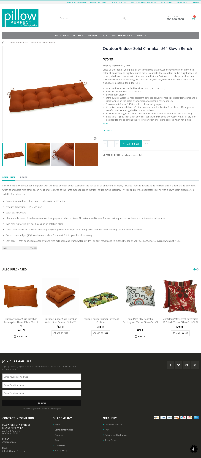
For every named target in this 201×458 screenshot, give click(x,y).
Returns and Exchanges (116, 434)
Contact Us (60, 445)
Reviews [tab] (24, 177)
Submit (42, 402)
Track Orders (111, 440)
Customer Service (113, 424)
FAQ (107, 429)
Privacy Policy (61, 450)
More (105, 123)
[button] (194, 269)
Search (124, 18)
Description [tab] (8, 177)
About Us (59, 434)
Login (196, 2)
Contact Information (64, 429)
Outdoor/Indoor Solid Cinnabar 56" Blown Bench (147, 48)
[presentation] (5, 153)
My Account (166, 2)
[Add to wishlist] (146, 143)
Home (3, 42)
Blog (57, 440)
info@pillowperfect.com (13, 451)
